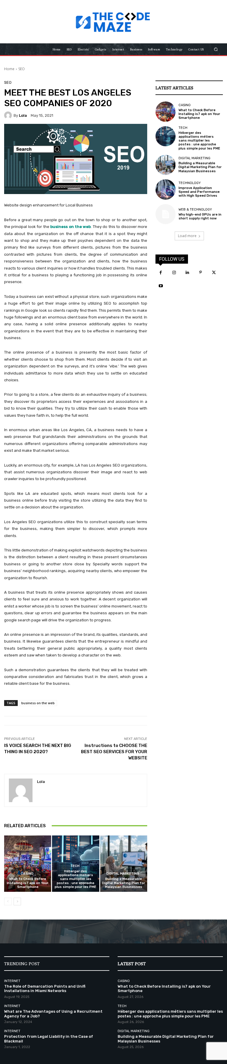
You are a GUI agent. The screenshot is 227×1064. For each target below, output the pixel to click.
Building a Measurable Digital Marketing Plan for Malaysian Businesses (123, 883)
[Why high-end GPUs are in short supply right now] (165, 214)
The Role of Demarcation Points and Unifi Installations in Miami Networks (44, 988)
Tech (75, 866)
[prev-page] (8, 901)
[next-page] (17, 901)
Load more (187, 235)
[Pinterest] (200, 272)
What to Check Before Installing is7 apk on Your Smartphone (27, 883)
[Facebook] (160, 272)
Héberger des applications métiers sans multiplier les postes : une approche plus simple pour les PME (75, 879)
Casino (27, 873)
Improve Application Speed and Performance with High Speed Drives (199, 192)
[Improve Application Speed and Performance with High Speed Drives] (165, 189)
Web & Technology (195, 209)
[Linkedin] (187, 272)
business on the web (38, 703)
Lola (23, 115)
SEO (21, 68)
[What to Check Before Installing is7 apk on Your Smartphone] (27, 863)
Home (9, 68)
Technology (190, 183)
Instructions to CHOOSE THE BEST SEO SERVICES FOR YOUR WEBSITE (114, 752)
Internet (12, 981)
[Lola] (9, 115)
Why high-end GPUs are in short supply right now (200, 216)
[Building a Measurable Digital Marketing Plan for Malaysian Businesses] (123, 863)
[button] (216, 49)
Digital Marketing (122, 873)
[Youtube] (160, 286)
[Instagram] (174, 272)
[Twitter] (214, 272)
